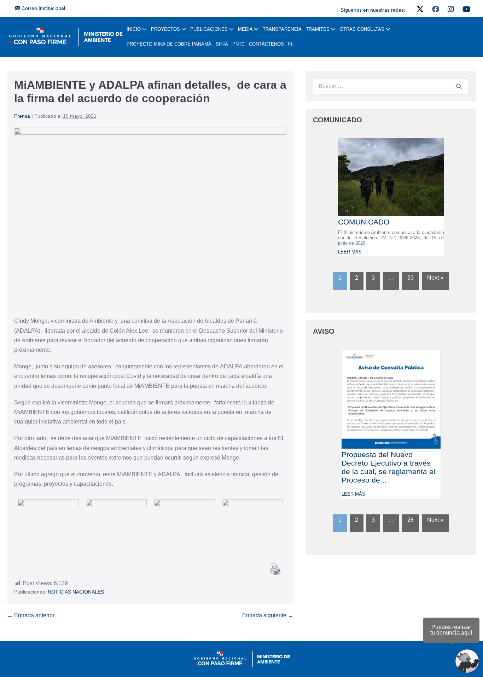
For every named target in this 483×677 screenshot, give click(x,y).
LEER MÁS (350, 252)
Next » (435, 278)
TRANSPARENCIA (282, 29)
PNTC (238, 44)
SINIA (222, 44)
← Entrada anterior (30, 615)
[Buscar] (459, 86)
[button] (290, 44)
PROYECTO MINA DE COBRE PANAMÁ (169, 44)
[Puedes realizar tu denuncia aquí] (467, 661)
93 (410, 278)
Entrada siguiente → (267, 615)
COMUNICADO (363, 222)
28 (410, 520)
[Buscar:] (391, 86)
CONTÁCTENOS (266, 44)
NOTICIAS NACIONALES (76, 592)
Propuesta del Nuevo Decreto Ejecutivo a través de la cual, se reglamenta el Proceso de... (388, 467)
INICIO (134, 29)
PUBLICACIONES (209, 29)
